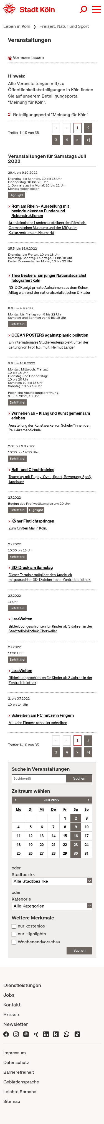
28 (53, 853)
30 (76, 853)
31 (86, 853)
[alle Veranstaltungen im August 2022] (88, 800)
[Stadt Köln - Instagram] (16, 1034)
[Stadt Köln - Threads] (26, 1034)
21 (53, 844)
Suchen (79, 778)
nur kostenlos (31, 926)
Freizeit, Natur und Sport (64, 26)
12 (30, 835)
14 (53, 835)
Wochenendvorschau (39, 942)
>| (88, 140)
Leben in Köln (16, 26)
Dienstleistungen (22, 985)
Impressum (14, 1053)
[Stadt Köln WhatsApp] (66, 1034)
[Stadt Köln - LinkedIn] (46, 1034)
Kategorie (21, 896)
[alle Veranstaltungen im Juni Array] (15, 800)
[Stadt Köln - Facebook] (6, 1034)
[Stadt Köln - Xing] (36, 1034)
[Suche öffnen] (84, 9)
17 (86, 835)
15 (65, 835)
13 (42, 835)
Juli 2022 (52, 800)
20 (42, 844)
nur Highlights (32, 934)
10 (86, 826)
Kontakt (12, 1004)
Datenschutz (16, 1062)
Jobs (8, 995)
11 (19, 835)
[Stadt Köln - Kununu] (56, 1034)
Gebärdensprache (21, 1082)
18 (19, 844)
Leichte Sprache (19, 1092)
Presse (11, 1014)
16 (76, 835)
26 (30, 853)
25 (19, 853)
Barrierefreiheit (18, 1072)
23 (76, 844)
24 (86, 844)
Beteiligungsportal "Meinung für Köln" (50, 115)
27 (42, 853)
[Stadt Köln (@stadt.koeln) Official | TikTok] (77, 1034)
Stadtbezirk (23, 871)
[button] (96, 10)
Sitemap (11, 1101)
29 (65, 853)
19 (30, 844)
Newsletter (15, 1024)
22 (65, 844)
